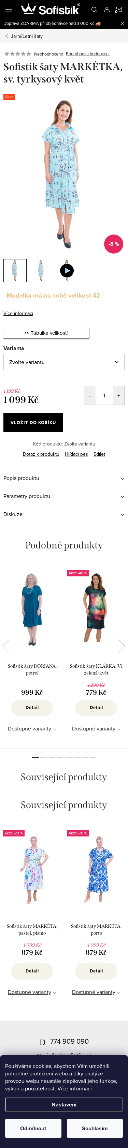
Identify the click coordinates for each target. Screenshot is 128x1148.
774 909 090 (69, 1041)
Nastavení (64, 1104)
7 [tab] (84, 757)
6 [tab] (76, 757)
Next (121, 646)
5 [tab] (68, 757)
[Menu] (9, 9)
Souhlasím (95, 1128)
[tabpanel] (32, 655)
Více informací (74, 1088)
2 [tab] (43, 757)
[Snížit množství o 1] (90, 395)
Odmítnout (33, 1128)
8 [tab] (92, 757)
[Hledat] (94, 9)
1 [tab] (35, 757)
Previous (6, 646)
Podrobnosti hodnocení (88, 54)
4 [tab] (60, 757)
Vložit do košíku (33, 422)
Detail (32, 707)
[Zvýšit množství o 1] (118, 395)
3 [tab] (51, 757)
